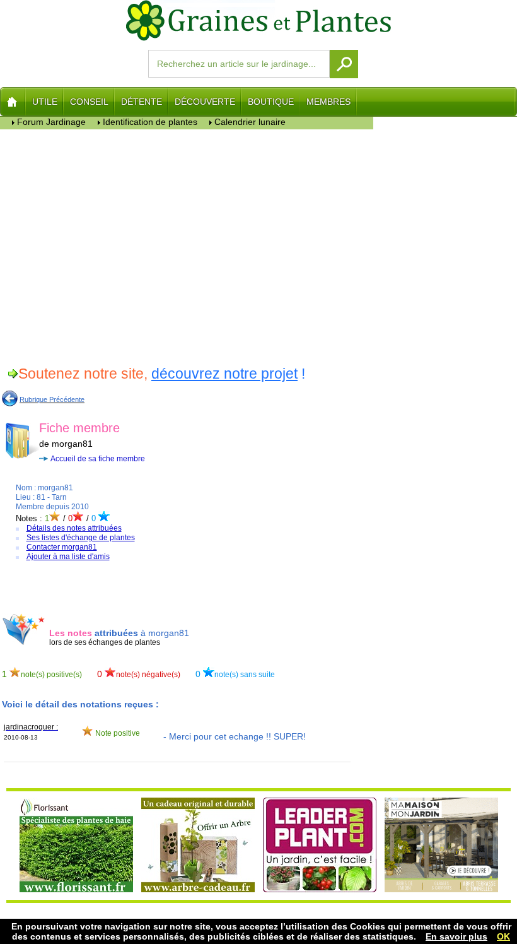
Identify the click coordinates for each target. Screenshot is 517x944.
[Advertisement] (187, 245)
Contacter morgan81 (61, 547)
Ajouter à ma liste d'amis (68, 556)
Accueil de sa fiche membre (97, 458)
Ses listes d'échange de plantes (80, 537)
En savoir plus (456, 936)
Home (13, 101)
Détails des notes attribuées (74, 528)
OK (503, 936)
